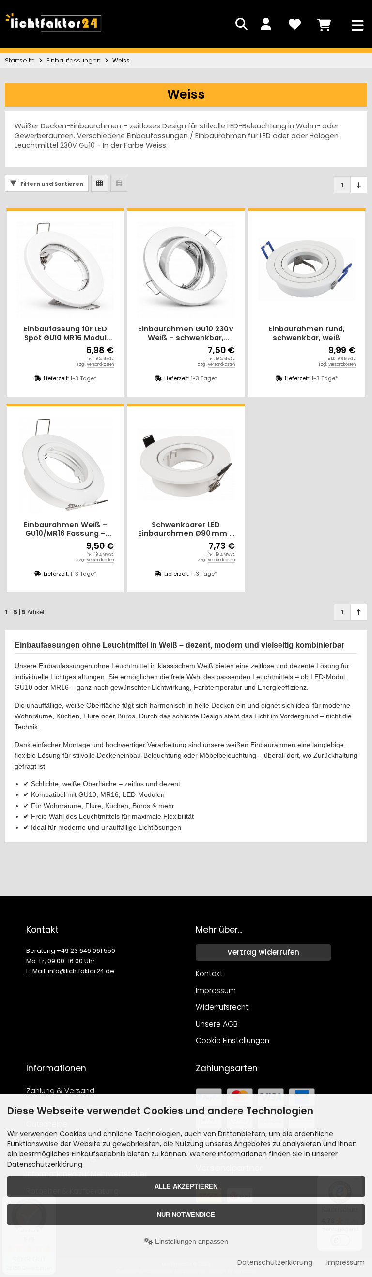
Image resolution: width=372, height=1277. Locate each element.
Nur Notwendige (186, 1214)
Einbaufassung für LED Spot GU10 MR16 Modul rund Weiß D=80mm (65, 333)
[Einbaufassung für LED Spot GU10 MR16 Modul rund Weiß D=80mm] (65, 269)
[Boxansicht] (99, 183)
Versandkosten (100, 364)
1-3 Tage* (83, 378)
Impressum (345, 1262)
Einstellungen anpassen (190, 1241)
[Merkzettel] (294, 24)
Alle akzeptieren (186, 1186)
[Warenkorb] (323, 24)
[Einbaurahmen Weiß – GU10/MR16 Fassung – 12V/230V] (65, 465)
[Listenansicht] (118, 183)
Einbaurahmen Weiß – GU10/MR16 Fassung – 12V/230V (65, 529)
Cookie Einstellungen (232, 1040)
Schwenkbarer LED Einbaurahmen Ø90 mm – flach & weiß (186, 529)
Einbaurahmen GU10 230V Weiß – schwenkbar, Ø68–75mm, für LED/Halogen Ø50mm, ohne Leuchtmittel (185, 333)
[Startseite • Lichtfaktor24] (53, 34)
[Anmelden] (265, 24)
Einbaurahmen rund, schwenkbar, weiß (306, 333)
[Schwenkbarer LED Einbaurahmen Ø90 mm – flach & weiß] (185, 465)
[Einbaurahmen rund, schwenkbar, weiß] (307, 269)
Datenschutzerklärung (274, 1262)
